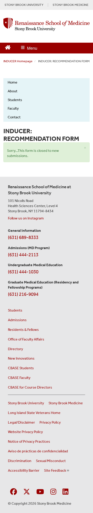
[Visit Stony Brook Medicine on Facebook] (13, 492)
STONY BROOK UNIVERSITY (24, 5)
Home (12, 82)
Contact (14, 117)
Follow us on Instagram (26, 218)
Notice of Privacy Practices (29, 441)
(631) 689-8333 (23, 237)
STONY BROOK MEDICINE (70, 5)
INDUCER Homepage (18, 61)
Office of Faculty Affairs (26, 339)
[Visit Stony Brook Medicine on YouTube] (40, 492)
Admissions (17, 320)
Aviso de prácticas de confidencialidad (38, 451)
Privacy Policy (50, 422)
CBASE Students (21, 368)
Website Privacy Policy (25, 432)
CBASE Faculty (19, 378)
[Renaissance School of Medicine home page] (46, 24)
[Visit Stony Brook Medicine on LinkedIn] (65, 492)
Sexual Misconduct (51, 461)
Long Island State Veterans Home (34, 413)
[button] (85, 148)
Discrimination (19, 461)
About (12, 91)
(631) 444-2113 (23, 254)
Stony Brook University (26, 403)
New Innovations (21, 358)
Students (15, 100)
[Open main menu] (29, 48)
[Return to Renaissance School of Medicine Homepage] (8, 47)
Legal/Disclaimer (21, 422)
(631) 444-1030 (23, 271)
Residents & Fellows (23, 329)
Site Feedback (55, 470)
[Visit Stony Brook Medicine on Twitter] (26, 492)
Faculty (13, 108)
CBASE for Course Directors (30, 387)
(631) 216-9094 (23, 294)
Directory (15, 349)
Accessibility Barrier (24, 470)
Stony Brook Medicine (66, 403)
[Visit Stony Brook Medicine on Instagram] (53, 492)
